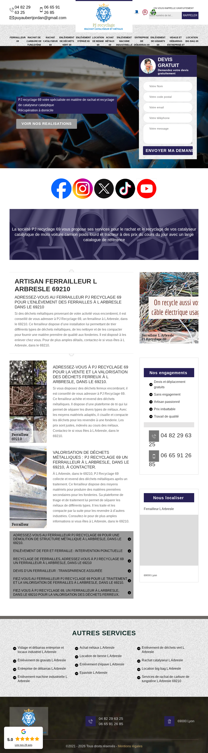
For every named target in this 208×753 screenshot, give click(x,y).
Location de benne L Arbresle (101, 656)
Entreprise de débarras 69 (142, 41)
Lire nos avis (23, 745)
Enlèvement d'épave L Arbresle (102, 664)
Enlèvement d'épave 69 (83, 39)
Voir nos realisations (47, 124)
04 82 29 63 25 (22, 10)
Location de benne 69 (98, 41)
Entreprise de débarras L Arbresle (42, 668)
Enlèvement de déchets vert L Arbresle (163, 650)
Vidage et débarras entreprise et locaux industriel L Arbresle (41, 650)
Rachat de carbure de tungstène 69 (34, 43)
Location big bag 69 (191, 39)
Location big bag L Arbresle (161, 668)
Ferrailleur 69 (18, 39)
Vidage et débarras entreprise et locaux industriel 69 (176, 44)
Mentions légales (130, 746)
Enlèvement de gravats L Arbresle (42, 660)
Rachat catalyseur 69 (50, 41)
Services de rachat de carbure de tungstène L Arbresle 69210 (165, 679)
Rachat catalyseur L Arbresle (162, 660)
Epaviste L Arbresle (93, 672)
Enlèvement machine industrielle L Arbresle (42, 679)
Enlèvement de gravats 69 (158, 41)
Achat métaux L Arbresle (97, 647)
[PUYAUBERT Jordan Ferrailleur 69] (104, 16)
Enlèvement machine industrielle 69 (124, 43)
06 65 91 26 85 (52, 10)
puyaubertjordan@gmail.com (39, 17)
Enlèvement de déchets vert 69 (66, 41)
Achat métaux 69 (109, 41)
